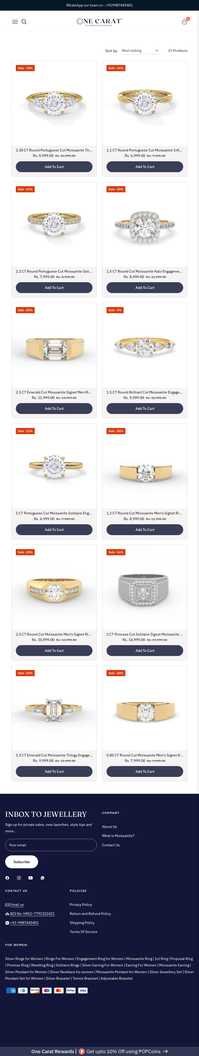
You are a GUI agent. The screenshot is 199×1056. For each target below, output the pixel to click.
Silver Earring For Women (103, 965)
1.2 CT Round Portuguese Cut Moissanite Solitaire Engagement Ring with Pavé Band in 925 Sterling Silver (54, 271)
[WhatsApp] (42, 878)
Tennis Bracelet (86, 978)
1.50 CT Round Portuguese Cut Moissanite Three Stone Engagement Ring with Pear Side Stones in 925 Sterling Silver (54, 150)
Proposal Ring (181, 958)
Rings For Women (60, 958)
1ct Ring (162, 958)
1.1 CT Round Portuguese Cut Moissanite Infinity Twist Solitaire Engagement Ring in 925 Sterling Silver (144, 150)
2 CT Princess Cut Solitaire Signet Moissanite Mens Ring (144, 634)
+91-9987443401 (24, 922)
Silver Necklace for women (72, 972)
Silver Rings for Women (24, 958)
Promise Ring (18, 965)
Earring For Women (141, 965)
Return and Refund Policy (90, 913)
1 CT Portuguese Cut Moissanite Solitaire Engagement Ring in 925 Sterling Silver (54, 513)
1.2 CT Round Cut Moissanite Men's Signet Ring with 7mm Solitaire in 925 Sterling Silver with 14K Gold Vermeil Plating (144, 513)
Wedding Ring (42, 965)
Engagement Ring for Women (100, 958)
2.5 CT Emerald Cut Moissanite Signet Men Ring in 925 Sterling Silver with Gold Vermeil (54, 392)
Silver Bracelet (58, 978)
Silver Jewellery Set (166, 972)
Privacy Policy (81, 904)
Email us (17, 904)
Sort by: (111, 50)
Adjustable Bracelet (117, 978)
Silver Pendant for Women (26, 972)
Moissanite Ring (139, 958)
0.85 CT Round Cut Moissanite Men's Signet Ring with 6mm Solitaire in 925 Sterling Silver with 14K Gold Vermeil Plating (144, 755)
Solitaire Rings (68, 965)
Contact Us (111, 845)
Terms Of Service (83, 931)
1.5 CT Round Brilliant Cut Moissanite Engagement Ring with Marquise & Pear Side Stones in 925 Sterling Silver (144, 392)
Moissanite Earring (174, 965)
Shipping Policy (82, 922)
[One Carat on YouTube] (32, 878)
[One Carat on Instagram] (20, 878)
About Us (109, 826)
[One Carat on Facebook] (8, 878)
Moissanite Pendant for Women (122, 972)
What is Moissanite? (118, 835)
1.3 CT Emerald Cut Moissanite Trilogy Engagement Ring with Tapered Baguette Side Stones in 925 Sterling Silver (54, 755)
